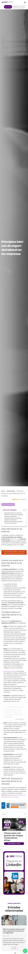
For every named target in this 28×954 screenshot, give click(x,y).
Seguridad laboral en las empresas (13, 513)
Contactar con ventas (19, 6)
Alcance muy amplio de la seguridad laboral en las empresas (14, 515)
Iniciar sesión (8, 6)
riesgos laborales (15, 539)
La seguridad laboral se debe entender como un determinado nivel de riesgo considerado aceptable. (14, 712)
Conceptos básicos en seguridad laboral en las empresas (13, 518)
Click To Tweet (19, 719)
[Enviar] (25, 814)
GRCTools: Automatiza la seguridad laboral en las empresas (13, 522)
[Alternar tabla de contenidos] (23, 510)
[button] (25, 951)
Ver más (14, 948)
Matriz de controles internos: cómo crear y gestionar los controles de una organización (14, 931)
